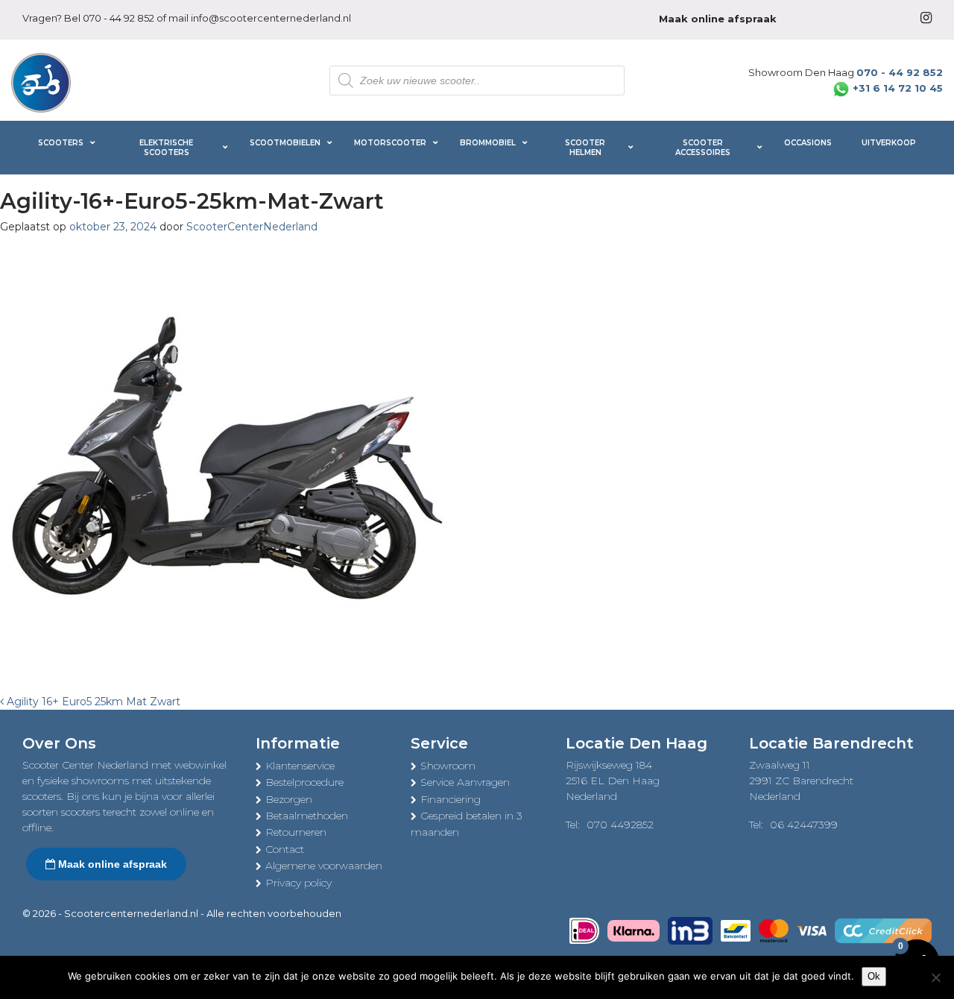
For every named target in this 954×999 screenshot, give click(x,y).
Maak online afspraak (111, 864)
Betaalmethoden (306, 815)
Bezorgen (288, 799)
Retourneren (295, 832)
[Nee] (935, 977)
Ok (874, 976)
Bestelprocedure (304, 782)
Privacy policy (298, 882)
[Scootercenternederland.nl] (41, 81)
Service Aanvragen (465, 782)
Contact (284, 849)
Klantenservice (300, 765)
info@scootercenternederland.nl (271, 18)
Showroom (448, 765)
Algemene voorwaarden (323, 865)
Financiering (450, 799)
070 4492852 (620, 824)
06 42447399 (804, 824)
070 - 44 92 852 (118, 18)
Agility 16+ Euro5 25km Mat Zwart (92, 701)
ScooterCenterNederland (252, 226)
